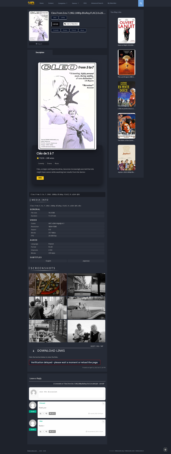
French (74, 30)
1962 (54, 17)
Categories (61, 3)
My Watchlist (112, 3)
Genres (74, 3)
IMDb (40, 178)
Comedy (56, 30)
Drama (65, 30)
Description (40, 52)
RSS (85, 3)
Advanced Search (97, 3)
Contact (51, 3)
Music (82, 30)
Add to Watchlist (72, 24)
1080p (63, 17)
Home (42, 3)
